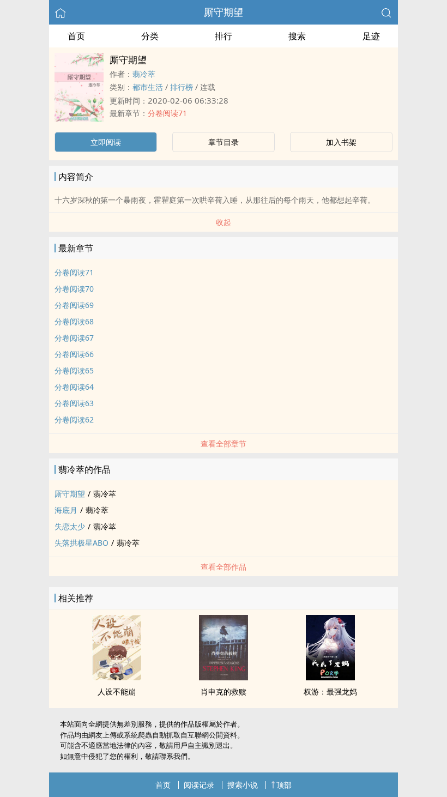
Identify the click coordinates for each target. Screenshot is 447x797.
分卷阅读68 (74, 321)
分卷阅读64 (74, 387)
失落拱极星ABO (81, 543)
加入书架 (341, 142)
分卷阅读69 (74, 305)
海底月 (66, 510)
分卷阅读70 (74, 288)
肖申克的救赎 (223, 691)
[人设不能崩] (116, 677)
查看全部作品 (223, 566)
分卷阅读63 (74, 403)
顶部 (284, 785)
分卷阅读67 (74, 338)
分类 (150, 36)
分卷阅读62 (74, 419)
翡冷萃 (143, 74)
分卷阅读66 (74, 354)
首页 (76, 36)
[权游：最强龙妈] (330, 677)
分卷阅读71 (167, 113)
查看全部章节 (223, 443)
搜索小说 (242, 785)
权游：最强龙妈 (330, 691)
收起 (223, 222)
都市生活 (147, 87)
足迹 (371, 36)
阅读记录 (199, 785)
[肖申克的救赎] (223, 677)
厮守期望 (223, 12)
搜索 (297, 36)
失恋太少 (70, 526)
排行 (223, 36)
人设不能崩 (117, 691)
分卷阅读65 (74, 370)
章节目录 (223, 142)
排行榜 (181, 87)
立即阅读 (105, 142)
